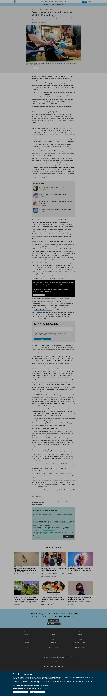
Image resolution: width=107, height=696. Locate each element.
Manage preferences (18, 688)
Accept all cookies (20, 692)
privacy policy (20, 685)
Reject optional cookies (37, 692)
